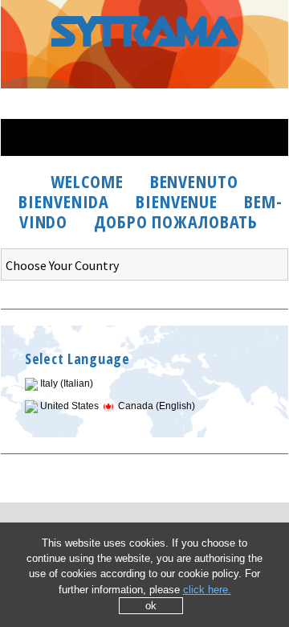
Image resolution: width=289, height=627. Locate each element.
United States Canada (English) (116, 406)
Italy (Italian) (65, 383)
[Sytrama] (144, 59)
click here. (207, 590)
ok (151, 606)
